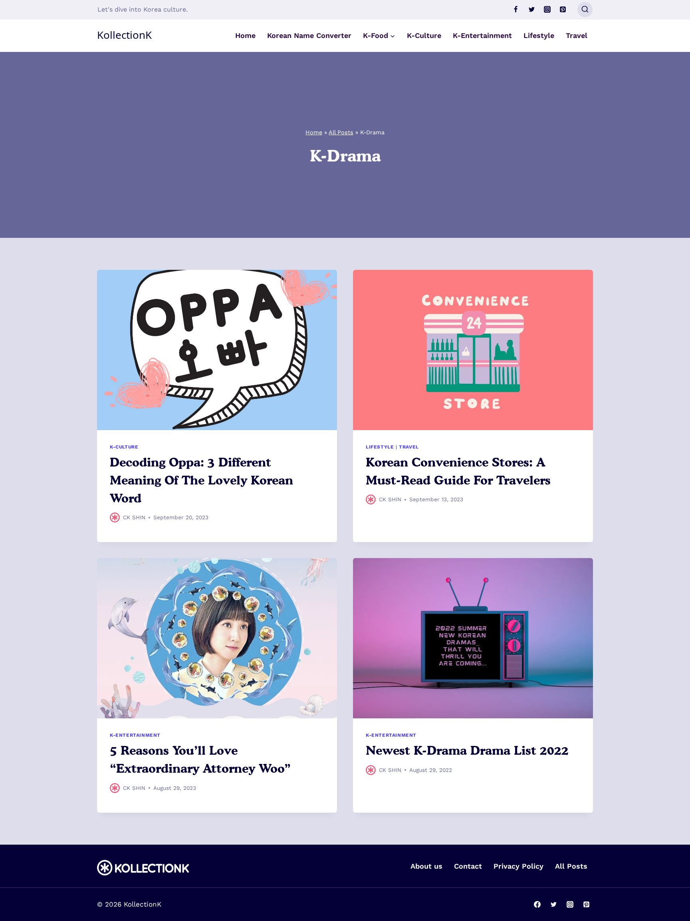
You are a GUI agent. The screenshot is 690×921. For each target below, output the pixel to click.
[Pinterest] (562, 9)
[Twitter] (531, 9)
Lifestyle (538, 35)
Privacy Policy (518, 866)
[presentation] (217, 350)
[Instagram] (547, 9)
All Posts (341, 132)
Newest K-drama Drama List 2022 (467, 750)
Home (245, 35)
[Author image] (115, 517)
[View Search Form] (585, 9)
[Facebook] (516, 9)
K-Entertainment (482, 35)
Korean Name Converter (309, 35)
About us (426, 866)
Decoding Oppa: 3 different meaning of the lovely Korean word (201, 480)
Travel (576, 35)
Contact (468, 866)
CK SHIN (134, 517)
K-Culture (424, 35)
